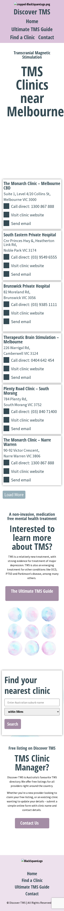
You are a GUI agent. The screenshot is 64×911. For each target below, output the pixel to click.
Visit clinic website (27, 215)
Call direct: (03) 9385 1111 (34, 304)
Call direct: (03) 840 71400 (34, 411)
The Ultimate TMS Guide (32, 591)
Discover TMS (32, 12)
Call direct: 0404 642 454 (32, 360)
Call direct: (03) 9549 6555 (34, 257)
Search (12, 724)
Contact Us (30, 823)
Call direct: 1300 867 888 (32, 206)
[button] (14, 495)
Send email (21, 223)
